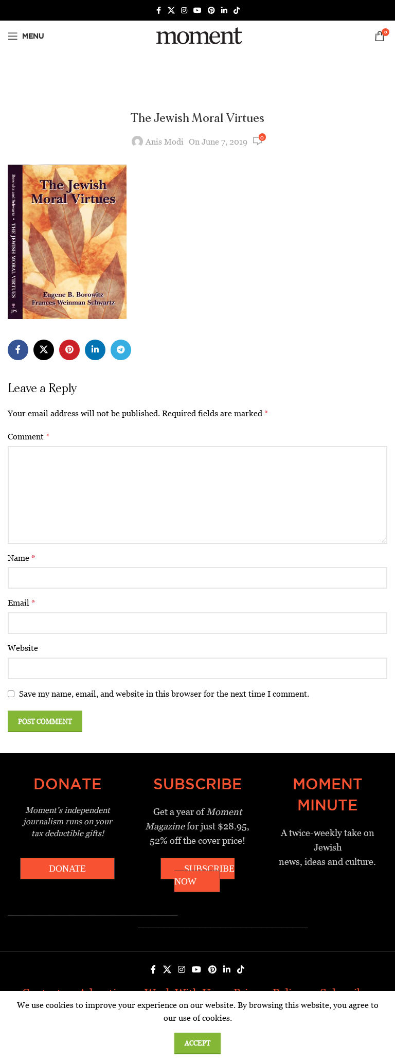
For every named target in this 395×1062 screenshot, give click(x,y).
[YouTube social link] (197, 10)
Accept (197, 1043)
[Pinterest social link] (211, 10)
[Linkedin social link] (224, 10)
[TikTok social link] (236, 10)
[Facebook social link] (158, 10)
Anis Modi (165, 142)
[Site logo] (197, 35)
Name (21, 558)
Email (21, 603)
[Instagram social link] (184, 10)
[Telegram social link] (121, 350)
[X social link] (171, 10)
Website (23, 648)
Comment (29, 436)
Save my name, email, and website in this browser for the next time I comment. (164, 694)
